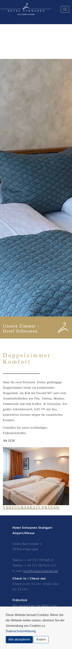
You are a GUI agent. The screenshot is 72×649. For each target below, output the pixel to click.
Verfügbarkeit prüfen (31, 507)
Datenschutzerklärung (21, 631)
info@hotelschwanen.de (40, 571)
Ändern (41, 639)
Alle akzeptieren (19, 639)
